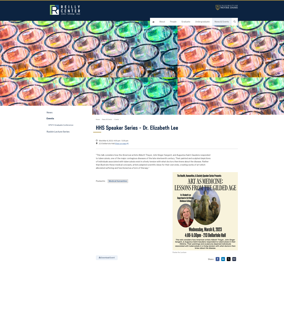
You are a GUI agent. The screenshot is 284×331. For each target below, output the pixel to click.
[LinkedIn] (223, 259)
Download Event (108, 258)
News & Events (222, 22)
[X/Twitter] (229, 259)
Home (98, 119)
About (162, 22)
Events (116, 119)
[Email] (234, 259)
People (173, 22)
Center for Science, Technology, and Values (104, 10)
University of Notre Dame (227, 7)
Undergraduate (202, 22)
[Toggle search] (234, 22)
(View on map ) (122, 144)
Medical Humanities (118, 181)
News (50, 112)
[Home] (153, 22)
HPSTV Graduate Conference (60, 125)
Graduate (185, 22)
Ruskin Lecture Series (58, 131)
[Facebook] (217, 259)
